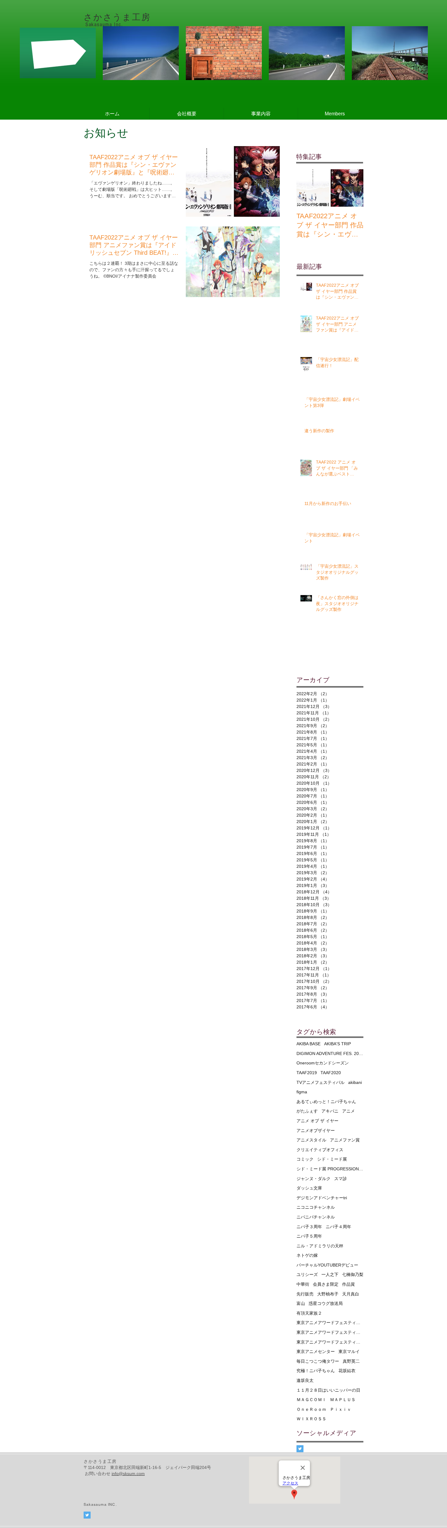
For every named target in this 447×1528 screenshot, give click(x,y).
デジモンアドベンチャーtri (321, 1197)
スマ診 (340, 1178)
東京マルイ (349, 1351)
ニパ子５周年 (309, 1236)
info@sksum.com (128, 1473)
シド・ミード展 (332, 1159)
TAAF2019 (306, 1072)
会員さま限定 (325, 1284)
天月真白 (350, 1293)
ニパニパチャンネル (315, 1216)
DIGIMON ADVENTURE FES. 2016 (329, 1053)
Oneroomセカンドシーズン (322, 1062)
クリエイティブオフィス (319, 1149)
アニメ (348, 1111)
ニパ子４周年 (338, 1226)
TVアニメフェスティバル (320, 1082)
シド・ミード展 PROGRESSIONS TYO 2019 (329, 1168)
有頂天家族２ (309, 1313)
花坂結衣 (346, 1370)
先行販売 (305, 1293)
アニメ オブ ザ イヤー (317, 1120)
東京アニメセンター (315, 1351)
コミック (305, 1159)
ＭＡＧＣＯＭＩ (311, 1399)
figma (301, 1091)
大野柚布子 (327, 1293)
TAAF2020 (331, 1072)
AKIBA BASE (308, 1043)
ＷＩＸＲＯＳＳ (311, 1418)
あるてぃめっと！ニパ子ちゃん (326, 1101)
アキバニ (329, 1111)
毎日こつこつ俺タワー (317, 1361)
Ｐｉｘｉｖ (340, 1409)
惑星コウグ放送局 (326, 1303)
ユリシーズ (307, 1274)
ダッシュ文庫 (309, 1188)
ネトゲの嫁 (307, 1255)
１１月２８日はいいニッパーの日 (328, 1390)
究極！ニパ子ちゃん (315, 1370)
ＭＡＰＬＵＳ (342, 1399)
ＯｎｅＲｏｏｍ (311, 1409)
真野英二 (351, 1361)
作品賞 (348, 1284)
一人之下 (329, 1274)
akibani (355, 1082)
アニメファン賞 (345, 1139)
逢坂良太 (305, 1380)
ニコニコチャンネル (315, 1207)
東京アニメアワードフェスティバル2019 (329, 1332)
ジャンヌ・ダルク (313, 1178)
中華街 (302, 1284)
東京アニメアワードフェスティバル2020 (329, 1342)
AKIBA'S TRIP (337, 1043)
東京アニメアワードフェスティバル (329, 1322)
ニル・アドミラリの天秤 (319, 1245)
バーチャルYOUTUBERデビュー (327, 1265)
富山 (300, 1303)
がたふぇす (307, 1111)
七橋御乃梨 (352, 1274)
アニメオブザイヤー (315, 1130)
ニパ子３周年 (309, 1226)
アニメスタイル (311, 1139)
